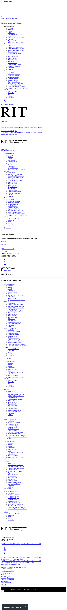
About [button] (6, 89)
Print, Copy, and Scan (14, 66)
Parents (21, 127)
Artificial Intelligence (13, 77)
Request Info (4, 18)
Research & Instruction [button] (10, 71)
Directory (11, 104)
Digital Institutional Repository (16, 42)
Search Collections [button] (9, 26)
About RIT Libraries (13, 91)
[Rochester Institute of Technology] (14, 118)
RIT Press (10, 69)
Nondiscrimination (6, 576)
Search (2, 244)
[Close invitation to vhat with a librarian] (25, 606)
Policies (10, 96)
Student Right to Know (7, 573)
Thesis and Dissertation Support (16, 86)
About (2, 562)
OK (2, 591)
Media (9, 36)
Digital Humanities (13, 56)
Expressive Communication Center (17, 88)
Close (3, 586)
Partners (40, 127)
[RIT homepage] (14, 147)
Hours (9, 94)
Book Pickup (11, 45)
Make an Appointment (14, 74)
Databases (10, 29)
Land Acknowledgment (7, 571)
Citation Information (13, 80)
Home (2, 241)
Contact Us (11, 93)
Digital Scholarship (13, 55)
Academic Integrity (13, 78)
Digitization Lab (12, 59)
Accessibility (4, 581)
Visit (9, 18)
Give (16, 18)
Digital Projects (12, 58)
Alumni (35, 127)
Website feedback (5, 559)
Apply (12, 18)
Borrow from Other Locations (16, 48)
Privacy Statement (6, 582)
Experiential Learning (17, 562)
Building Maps (6, 270)
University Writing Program (15, 83)
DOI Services (11, 61)
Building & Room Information (16, 50)
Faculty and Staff (28, 127)
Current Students (14, 127)
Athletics (13, 564)
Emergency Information (7, 578)
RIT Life (8, 564)
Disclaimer (4, 575)
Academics (7, 562)
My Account (7, 101)
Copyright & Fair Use (14, 82)
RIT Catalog (11, 33)
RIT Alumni (11, 67)
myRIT (3, 104)
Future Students (5, 127)
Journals (10, 31)
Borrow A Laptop (12, 63)
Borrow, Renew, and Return (15, 47)
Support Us (11, 97)
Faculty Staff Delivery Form (15, 53)
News (6, 104)
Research (3, 564)
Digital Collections (13, 41)
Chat (5, 99)
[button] (1, 119)
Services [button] (6, 44)
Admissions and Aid (28, 562)
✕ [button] (1, 16)
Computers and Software (14, 64)
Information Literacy (13, 75)
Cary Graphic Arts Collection (16, 37)
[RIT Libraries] (8, 249)
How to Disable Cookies (29, 589)
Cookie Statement (16, 589)
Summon (10, 28)
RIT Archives (11, 39)
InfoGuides (11, 72)
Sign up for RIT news (17, 559)
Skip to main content (6, 1)
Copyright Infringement (7, 579)
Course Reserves (12, 34)
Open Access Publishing (14, 85)
